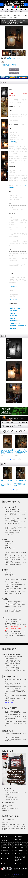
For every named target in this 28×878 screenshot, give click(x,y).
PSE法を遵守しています (16, 323)
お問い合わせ (11, 58)
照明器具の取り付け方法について (18, 325)
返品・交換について (15, 310)
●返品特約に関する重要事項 (9, 65)
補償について (13, 318)
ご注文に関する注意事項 (16, 308)
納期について (13, 313)
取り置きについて (14, 315)
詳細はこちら (14, 141)
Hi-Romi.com (17, 875)
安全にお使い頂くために (16, 328)
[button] (2, 4)
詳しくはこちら (13, 286)
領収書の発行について (15, 320)
